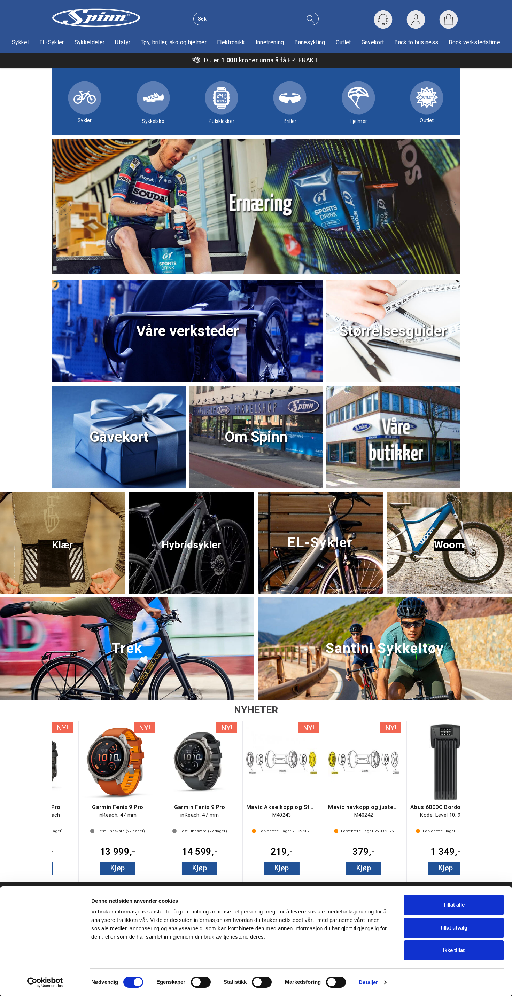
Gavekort (373, 42)
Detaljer (368, 982)
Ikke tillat (454, 950)
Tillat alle (454, 905)
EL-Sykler (51, 42)
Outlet (343, 42)
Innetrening (270, 42)
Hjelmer (358, 121)
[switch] (201, 982)
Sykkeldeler (90, 42)
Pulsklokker (221, 121)
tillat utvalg (454, 928)
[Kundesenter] (383, 19)
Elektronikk (231, 42)
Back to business (416, 42)
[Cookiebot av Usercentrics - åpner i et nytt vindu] (45, 982)
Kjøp (91, 868)
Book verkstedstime (474, 42)
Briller (290, 121)
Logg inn (415, 21)
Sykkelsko (153, 121)
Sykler (85, 120)
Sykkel (20, 42)
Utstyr (122, 42)
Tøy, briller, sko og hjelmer (174, 42)
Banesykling (309, 42)
